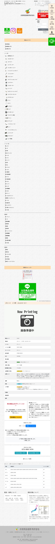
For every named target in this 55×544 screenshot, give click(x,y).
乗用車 (7, 223)
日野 (7, 150)
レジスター (10, 106)
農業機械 (8, 235)
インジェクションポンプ (12, 70)
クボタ (7, 190)
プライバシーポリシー (30, 532)
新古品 (7, 251)
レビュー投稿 (39, 532)
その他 (7, 209)
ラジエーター (10, 76)
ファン (9, 100)
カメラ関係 (10, 138)
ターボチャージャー (12, 67)
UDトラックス (9, 153)
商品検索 (36, 1)
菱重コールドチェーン (10, 198)
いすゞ (7, 148)
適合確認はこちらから (15, 417)
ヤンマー (8, 160)
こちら (17, 431)
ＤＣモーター (10, 135)
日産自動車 (8, 174)
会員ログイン (38, 19)
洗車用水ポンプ (11, 55)
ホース (9, 103)
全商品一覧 (8, 48)
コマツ (7, 157)
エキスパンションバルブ (12, 91)
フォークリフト (9, 230)
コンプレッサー (11, 64)
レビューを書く (28, 459)
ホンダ (7, 186)
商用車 (7, 228)
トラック (8, 216)
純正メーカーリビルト (10, 261)
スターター (10, 61)
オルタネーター (11, 58)
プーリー (9, 118)
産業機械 (8, 233)
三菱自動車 (8, 179)
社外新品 (8, 259)
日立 (7, 164)
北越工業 (8, 202)
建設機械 (8, 221)
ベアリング (10, 121)
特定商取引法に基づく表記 (20, 532)
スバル (7, 176)
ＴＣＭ (7, 200)
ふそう (7, 145)
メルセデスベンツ (9, 195)
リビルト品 (8, 254)
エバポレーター (11, 85)
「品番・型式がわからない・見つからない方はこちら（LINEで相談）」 (42, 5)
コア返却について (26, 386)
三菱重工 (8, 171)
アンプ (9, 109)
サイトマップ (45, 532)
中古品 (7, 256)
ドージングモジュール (12, 129)
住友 (7, 162)
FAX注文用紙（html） (34, 453)
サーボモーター (11, 112)
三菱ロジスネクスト (10, 207)
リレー (9, 126)
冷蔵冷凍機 (8, 240)
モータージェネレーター (12, 79)
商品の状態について (25, 362)
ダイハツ (8, 193)
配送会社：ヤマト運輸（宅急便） (13, 495)
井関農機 (8, 188)
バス (7, 219)
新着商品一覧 (8, 46)
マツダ (7, 155)
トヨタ (7, 169)
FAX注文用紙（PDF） (21, 453)
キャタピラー (8, 205)
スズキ (7, 181)
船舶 (7, 226)
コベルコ (8, 167)
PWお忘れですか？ (47, 32)
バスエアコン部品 (11, 115)
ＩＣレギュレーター (12, 123)
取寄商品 (8, 44)
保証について (32, 383)
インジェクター (11, 73)
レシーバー (10, 88)
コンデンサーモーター (12, 94)
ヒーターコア (10, 132)
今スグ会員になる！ (27, 371)
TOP (7, 532)
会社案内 (11, 532)
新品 (7, 249)
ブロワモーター (11, 97)
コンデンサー (10, 82)
